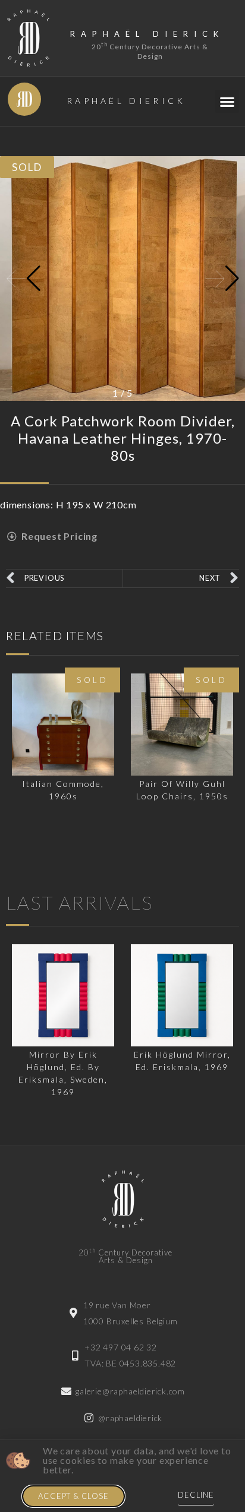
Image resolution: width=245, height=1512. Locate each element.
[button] (227, 101)
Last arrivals (79, 902)
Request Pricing (59, 536)
